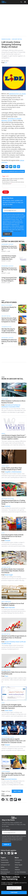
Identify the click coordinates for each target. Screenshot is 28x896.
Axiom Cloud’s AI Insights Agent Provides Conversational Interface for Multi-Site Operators (13, 706)
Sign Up (7, 234)
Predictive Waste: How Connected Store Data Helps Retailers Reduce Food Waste (12, 570)
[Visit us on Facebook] (2, 799)
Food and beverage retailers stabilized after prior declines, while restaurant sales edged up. (13, 679)
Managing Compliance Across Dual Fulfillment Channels (12, 604)
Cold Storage (5, 771)
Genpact (7, 745)
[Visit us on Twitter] (7, 799)
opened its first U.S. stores (17, 93)
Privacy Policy (17, 231)
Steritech (7, 506)
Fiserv (6, 676)
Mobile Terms (6, 231)
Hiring (3, 433)
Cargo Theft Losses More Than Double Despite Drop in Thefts (11, 468)
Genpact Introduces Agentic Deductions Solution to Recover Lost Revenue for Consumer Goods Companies (13, 740)
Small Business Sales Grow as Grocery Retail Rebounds (13, 673)
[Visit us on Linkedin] (11, 799)
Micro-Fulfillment (6, 305)
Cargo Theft (5, 466)
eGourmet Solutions (11, 779)
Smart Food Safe (10, 607)
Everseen (7, 540)
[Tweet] (14, 166)
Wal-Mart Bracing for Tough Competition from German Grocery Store (8, 330)
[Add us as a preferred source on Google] (18, 166)
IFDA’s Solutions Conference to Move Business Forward (13, 401)
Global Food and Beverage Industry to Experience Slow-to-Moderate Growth (13, 637)
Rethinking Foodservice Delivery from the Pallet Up (9, 247)
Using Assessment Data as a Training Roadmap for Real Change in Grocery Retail (9, 279)
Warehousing (6, 39)
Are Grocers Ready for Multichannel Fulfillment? (8, 309)
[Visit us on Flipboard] (15, 799)
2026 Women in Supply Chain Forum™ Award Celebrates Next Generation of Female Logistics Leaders (8, 257)
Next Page (17, 791)
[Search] (21, 1)
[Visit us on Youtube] (19, 799)
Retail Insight (9, 575)
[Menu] (25, 1)
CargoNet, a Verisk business (13, 472)
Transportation (6, 326)
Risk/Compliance (6, 601)
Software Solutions (7, 498)
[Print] (2, 166)
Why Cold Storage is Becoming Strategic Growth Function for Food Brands (12, 775)
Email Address (7, 207)
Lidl (6, 62)
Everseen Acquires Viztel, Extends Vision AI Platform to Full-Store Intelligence (12, 536)
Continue (14, 892)
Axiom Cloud (8, 710)
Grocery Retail (17, 39)
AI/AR (2, 533)
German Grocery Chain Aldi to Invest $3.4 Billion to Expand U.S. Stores (9, 319)
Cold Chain (4, 399)
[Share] (6, 166)
